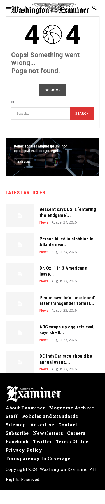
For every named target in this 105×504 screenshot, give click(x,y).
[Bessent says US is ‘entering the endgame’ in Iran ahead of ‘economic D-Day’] (20, 215)
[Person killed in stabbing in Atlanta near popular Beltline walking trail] (20, 244)
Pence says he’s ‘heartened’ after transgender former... (67, 300)
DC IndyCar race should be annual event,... (65, 358)
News (43, 222)
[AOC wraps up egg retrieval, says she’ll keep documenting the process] (20, 332)
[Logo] (52, 394)
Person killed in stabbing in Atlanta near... (66, 241)
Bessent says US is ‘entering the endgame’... (67, 212)
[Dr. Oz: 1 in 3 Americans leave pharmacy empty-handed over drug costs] (20, 274)
